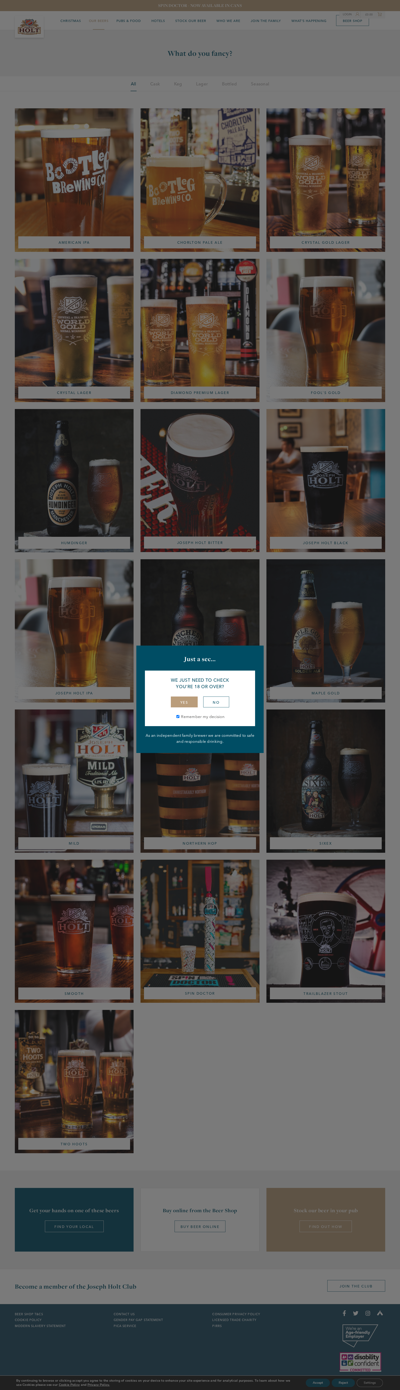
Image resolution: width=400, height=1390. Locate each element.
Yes (184, 702)
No (216, 702)
